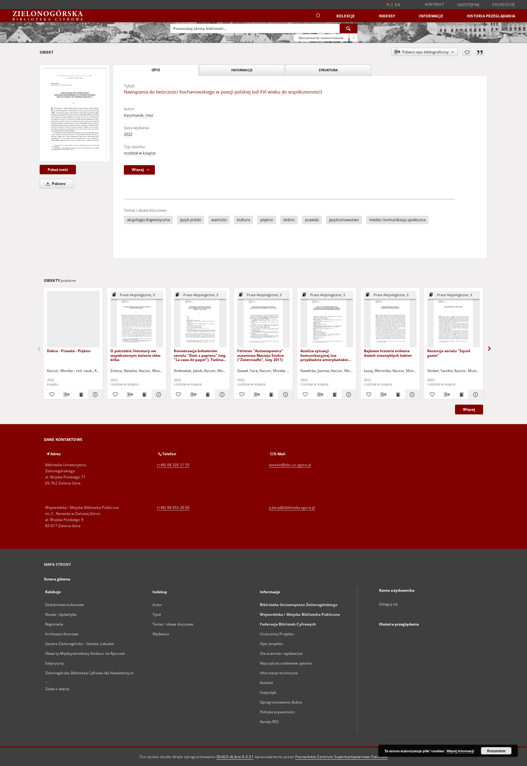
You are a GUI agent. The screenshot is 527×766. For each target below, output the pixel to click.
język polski (190, 219)
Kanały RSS (269, 721)
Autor (157, 604)
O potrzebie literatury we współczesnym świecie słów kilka (135, 355)
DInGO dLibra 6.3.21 (235, 756)
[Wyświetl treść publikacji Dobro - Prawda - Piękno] (80, 395)
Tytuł (156, 614)
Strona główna (57, 579)
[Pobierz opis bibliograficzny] (66, 395)
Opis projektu (271, 643)
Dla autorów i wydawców (281, 653)
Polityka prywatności (277, 712)
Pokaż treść (58, 169)
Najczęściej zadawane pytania (286, 663)
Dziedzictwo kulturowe (64, 604)
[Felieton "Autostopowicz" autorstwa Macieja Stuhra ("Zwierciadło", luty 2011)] (264, 319)
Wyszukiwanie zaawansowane (321, 38)
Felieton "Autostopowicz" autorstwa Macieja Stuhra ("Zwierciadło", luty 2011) (260, 355)
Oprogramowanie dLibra (281, 702)
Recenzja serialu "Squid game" (448, 353)
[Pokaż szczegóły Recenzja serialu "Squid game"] (475, 395)
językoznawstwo (344, 219)
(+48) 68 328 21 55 (173, 464)
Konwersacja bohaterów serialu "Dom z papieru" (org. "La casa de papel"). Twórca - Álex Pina (200, 355)
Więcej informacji (460, 751)
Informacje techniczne (279, 673)
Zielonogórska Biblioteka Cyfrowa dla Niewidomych (89, 673)
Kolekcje (345, 16)
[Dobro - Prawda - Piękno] (73, 319)
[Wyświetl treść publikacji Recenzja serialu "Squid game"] (461, 395)
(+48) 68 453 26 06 (173, 507)
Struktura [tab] (328, 70)
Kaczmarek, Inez (138, 115)
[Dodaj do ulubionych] (467, 52)
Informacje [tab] (242, 70)
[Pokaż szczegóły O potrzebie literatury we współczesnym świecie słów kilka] (158, 395)
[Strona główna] (317, 16)
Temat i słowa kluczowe (172, 624)
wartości (219, 219)
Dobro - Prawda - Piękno (68, 350)
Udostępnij (468, 4)
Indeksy (387, 16)
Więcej (469, 409)
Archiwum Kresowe (61, 634)
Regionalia (54, 624)
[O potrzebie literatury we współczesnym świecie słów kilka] (137, 319)
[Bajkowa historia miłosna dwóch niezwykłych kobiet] (390, 319)
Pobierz (58, 183)
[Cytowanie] (480, 52)
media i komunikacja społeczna (397, 219)
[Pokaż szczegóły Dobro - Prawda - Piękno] (94, 395)
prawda (312, 219)
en (397, 5)
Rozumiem (496, 751)
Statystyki (268, 692)
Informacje (431, 16)
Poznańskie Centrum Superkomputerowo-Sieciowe (341, 756)
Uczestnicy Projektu (277, 634)
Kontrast (434, 4)
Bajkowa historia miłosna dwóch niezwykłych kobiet (388, 353)
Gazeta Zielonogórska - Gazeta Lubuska (79, 643)
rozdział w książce (140, 153)
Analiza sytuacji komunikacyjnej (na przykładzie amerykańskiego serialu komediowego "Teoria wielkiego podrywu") (326, 355)
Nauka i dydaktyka (61, 614)
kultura (243, 219)
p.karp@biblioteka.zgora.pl (292, 507)
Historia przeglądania (491, 16)
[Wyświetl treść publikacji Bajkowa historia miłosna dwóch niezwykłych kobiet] (397, 395)
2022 (128, 134)
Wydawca (160, 634)
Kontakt (266, 682)
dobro (289, 219)
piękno (266, 219)
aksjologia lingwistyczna (148, 219)
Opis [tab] (156, 70)
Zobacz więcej (57, 688)
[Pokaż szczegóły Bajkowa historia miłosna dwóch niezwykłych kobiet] (411, 395)
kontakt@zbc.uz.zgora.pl (290, 464)
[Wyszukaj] (348, 28)
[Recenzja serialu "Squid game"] (454, 319)
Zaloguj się (503, 4)
